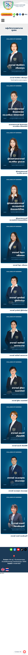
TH (25, 14)
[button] (3, 20)
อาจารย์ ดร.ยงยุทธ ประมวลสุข (18, 491)
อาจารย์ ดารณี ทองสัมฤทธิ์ (19, 536)
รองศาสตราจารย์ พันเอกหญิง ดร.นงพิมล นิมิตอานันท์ (18, 125)
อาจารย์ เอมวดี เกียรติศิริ (19, 446)
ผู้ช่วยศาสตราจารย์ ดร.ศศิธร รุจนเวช (21, 172)
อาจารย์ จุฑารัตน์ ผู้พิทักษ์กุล (18, 310)
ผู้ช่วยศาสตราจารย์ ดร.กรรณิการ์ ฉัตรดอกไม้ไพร (18, 219)
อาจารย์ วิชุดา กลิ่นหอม (20, 265)
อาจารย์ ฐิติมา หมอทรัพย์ (19, 400)
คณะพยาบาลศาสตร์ (19, 5)
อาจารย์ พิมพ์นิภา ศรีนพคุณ (18, 78)
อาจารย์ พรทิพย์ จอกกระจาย (18, 355)
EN (14, 17)
